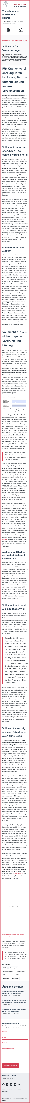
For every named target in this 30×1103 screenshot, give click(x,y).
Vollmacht (6, 978)
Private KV (5, 60)
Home (3, 1089)
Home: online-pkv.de (8, 40)
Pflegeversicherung (19, 59)
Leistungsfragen (8, 971)
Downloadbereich (18, 873)
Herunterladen (7, 937)
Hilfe (5, 967)
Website (4, 1042)
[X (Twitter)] (7, 1084)
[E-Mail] (19, 1084)
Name (4, 1031)
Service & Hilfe (16, 60)
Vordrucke (15, 978)
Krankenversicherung (17, 57)
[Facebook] (3, 1084)
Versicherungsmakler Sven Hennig (10, 14)
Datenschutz (17, 1089)
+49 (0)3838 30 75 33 (8, 1078)
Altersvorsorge (7, 56)
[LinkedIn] (15, 1084)
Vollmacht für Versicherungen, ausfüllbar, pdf (13, 934)
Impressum (5, 1091)
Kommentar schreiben (8, 1048)
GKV (9, 57)
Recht (10, 60)
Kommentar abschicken (10, 1065)
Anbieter (4, 539)
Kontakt (9, 1089)
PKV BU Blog (18, 40)
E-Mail (4, 1037)
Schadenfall (19, 974)
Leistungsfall (13, 967)
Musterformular (20, 971)
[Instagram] (11, 1084)
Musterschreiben (8, 974)
